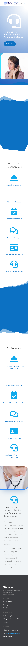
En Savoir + (9, 44)
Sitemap (5, 622)
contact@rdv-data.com (13, 633)
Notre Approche (7, 605)
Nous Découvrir (7, 608)
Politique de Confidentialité (11, 619)
